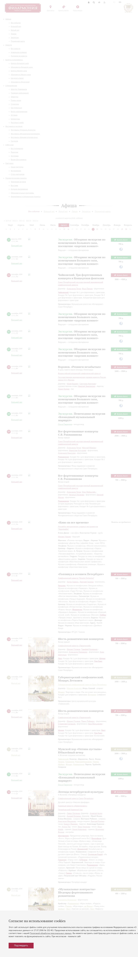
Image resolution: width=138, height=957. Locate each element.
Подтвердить (21, 945)
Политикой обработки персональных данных (51, 933)
